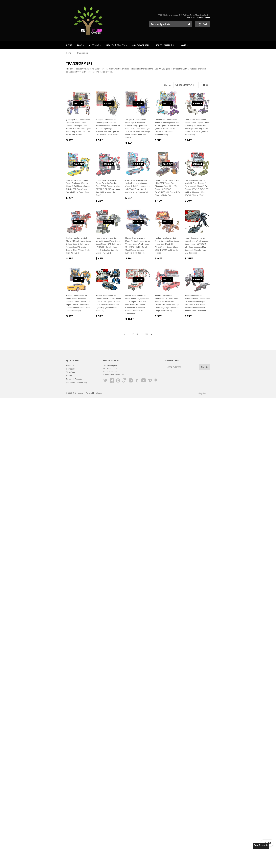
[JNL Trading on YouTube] (143, 381)
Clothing (94, 45)
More (183, 45)
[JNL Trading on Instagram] (131, 381)
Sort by (167, 85)
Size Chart (70, 372)
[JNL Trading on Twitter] (105, 381)
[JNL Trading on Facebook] (112, 381)
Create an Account (203, 17)
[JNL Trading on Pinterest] (118, 381)
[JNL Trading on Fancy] (155, 381)
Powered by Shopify (94, 393)
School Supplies (165, 45)
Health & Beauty (115, 45)
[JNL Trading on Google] (124, 381)
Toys (80, 45)
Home (69, 45)
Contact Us (70, 369)
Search (69, 376)
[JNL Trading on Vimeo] (150, 381)
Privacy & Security (74, 379)
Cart (204, 24)
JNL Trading (78, 393)
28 (146, 334)
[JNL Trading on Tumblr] (137, 381)
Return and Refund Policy (76, 383)
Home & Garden (140, 45)
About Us (70, 365)
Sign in (189, 17)
